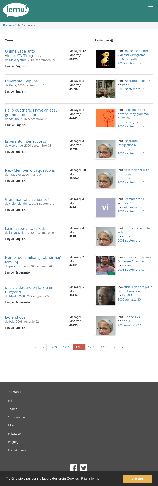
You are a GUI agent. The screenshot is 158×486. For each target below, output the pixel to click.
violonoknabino (19, 203)
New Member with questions (30, 170)
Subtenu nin (16, 417)
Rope (12, 85)
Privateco (14, 434)
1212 (91, 347)
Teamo (12, 409)
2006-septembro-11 (131, 240)
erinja (126, 149)
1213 (104, 347)
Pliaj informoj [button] (90, 478)
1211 (79, 347)
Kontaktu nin (17, 450)
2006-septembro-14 (131, 126)
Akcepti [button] (137, 478)
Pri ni (11, 401)
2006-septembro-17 (131, 63)
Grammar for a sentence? (27, 199)
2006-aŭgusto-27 (129, 325)
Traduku (15, 174)
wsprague (16, 145)
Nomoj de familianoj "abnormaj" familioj (33, 259)
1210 (66, 347)
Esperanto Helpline (21, 81)
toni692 (127, 295)
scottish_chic (130, 122)
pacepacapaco (19, 266)
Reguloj (13, 442)
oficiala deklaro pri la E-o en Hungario (29, 289)
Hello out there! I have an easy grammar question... (31, 112)
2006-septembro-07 (131, 269)
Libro (11, 425)
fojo (11, 321)
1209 (53, 347)
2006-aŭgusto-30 (129, 299)
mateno (127, 265)
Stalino (14, 119)
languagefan (18, 233)
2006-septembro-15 (131, 89)
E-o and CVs (15, 317)
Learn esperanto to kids (25, 228)
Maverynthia (18, 60)
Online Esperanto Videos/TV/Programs (23, 53)
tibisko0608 (17, 296)
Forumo (8, 25)
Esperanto (14, 392)
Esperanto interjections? (26, 141)
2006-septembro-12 (131, 153)
